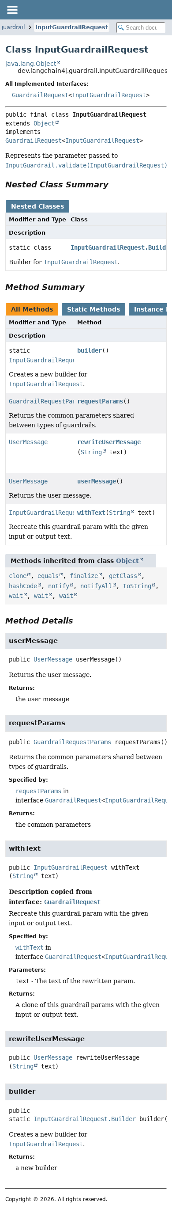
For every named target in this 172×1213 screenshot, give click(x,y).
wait (16, 595)
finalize (84, 575)
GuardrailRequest (40, 95)
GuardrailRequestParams (47, 401)
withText (91, 512)
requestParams (100, 401)
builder (89, 350)
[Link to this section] (114, 184)
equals (48, 575)
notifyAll (96, 585)
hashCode (23, 585)
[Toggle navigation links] (11, 10)
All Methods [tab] (32, 309)
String (91, 452)
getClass (123, 575)
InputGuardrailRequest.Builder (60, 360)
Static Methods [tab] (93, 309)
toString (137, 585)
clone (17, 575)
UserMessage (28, 441)
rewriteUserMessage (109, 441)
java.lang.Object (30, 63)
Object (44, 123)
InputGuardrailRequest (71, 27)
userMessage (96, 481)
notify (58, 585)
